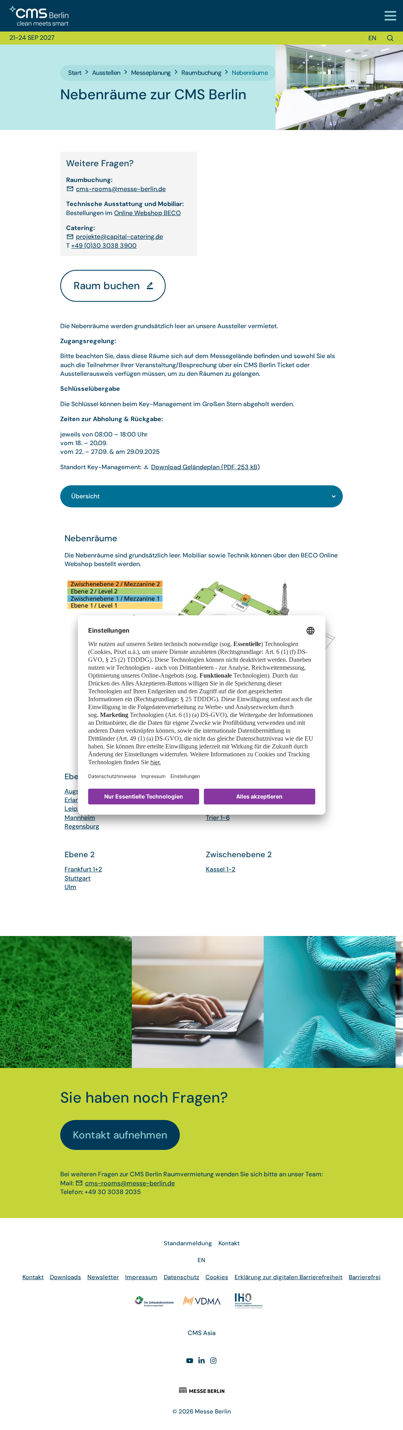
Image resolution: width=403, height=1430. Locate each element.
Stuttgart (78, 878)
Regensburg (82, 826)
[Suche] (390, 38)
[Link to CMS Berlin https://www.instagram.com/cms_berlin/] (213, 1362)
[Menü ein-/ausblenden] (390, 15)
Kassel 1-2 (220, 869)
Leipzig (75, 808)
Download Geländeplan (205, 467)
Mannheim (80, 817)
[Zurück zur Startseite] (34, 16)
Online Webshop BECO (147, 213)
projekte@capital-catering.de (119, 236)
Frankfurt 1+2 (83, 869)
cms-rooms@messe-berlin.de (121, 189)
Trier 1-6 (218, 817)
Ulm (70, 887)
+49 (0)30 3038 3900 (104, 245)
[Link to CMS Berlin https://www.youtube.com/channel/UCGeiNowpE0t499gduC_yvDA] (189, 1362)
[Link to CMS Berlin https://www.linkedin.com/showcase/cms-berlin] (201, 1362)
